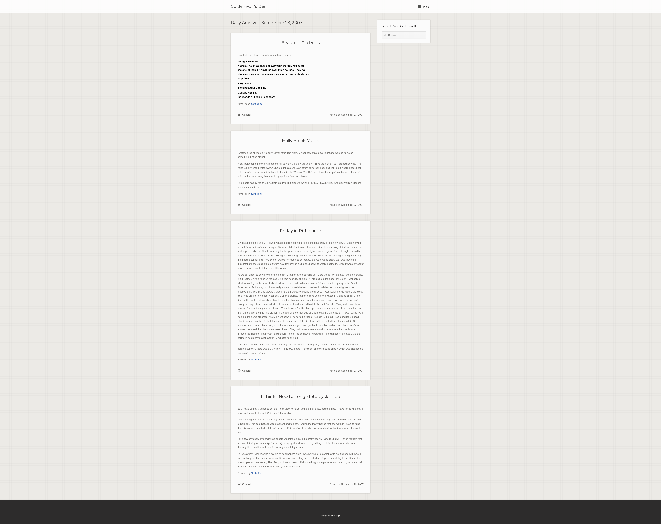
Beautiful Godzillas (300, 42)
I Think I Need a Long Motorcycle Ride (300, 396)
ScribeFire (256, 103)
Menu (425, 6)
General (246, 114)
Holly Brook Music (300, 140)
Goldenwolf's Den (249, 6)
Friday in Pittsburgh (300, 230)
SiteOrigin (335, 515)
